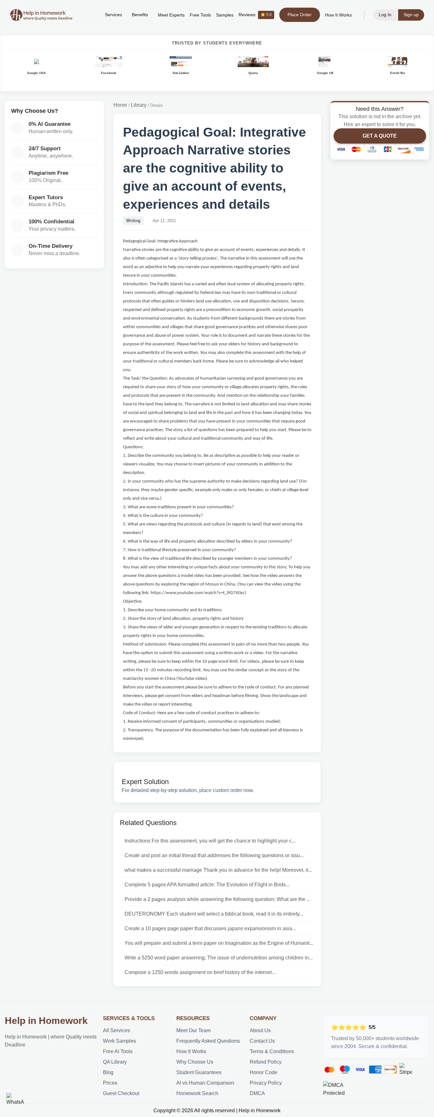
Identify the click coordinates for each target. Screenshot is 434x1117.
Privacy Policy (266, 1083)
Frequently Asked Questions (208, 1041)
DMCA (257, 1093)
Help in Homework (46, 1020)
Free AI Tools (117, 1051)
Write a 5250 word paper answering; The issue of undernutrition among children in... (219, 957)
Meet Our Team (193, 1030)
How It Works (338, 15)
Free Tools (200, 15)
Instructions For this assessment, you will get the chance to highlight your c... (210, 840)
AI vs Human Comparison (205, 1083)
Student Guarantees (198, 1072)
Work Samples (119, 1041)
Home (120, 105)
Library (138, 105)
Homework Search (197, 1093)
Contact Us (262, 1041)
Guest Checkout (121, 1093)
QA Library (115, 1062)
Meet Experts (171, 15)
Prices (110, 1083)
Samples (225, 15)
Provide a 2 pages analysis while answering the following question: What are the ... (217, 899)
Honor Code (263, 1072)
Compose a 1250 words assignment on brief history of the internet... (200, 972)
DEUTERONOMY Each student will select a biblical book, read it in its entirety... (214, 914)
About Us (260, 1030)
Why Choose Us (194, 1062)
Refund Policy (265, 1062)
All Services (116, 1030)
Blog (108, 1072)
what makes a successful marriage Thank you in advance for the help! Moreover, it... (218, 870)
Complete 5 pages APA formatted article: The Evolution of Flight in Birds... (207, 884)
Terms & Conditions (272, 1051)
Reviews (255, 14)
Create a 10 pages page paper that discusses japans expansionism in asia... (210, 928)
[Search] (90, 15)
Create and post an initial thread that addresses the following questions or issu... (214, 855)
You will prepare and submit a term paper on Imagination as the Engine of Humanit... (219, 943)
